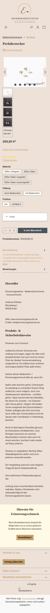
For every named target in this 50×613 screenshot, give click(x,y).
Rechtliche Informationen (17, 577)
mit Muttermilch (32, 193)
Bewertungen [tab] (9, 269)
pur (6, 204)
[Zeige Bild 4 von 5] (30, 85)
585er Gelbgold (12, 171)
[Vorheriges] (5, 72)
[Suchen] (31, 27)
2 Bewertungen (10, 160)
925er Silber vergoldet (14, 177)
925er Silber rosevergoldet (16, 182)
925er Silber (29, 171)
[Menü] (6, 27)
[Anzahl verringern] (5, 230)
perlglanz (16, 204)
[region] (25, 97)
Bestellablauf (25, 537)
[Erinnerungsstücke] (25, 50)
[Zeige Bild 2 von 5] (20, 85)
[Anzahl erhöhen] (14, 230)
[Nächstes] (45, 72)
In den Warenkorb (33, 230)
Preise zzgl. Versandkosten (15, 149)
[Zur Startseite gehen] (25, 12)
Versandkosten (29, 598)
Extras (12, 217)
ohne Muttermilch (12, 193)
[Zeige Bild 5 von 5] (34, 85)
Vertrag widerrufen (13, 562)
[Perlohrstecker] (25, 72)
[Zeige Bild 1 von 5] (15, 85)
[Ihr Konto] (38, 27)
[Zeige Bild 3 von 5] (25, 85)
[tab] (24, 257)
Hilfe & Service (11, 570)
